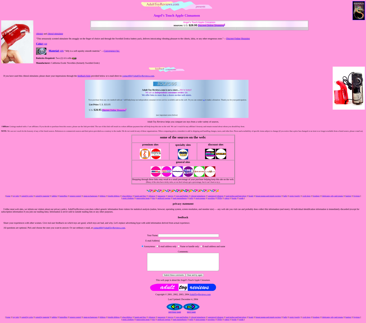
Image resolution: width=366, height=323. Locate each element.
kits (153, 198)
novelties (211, 198)
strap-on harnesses (90, 196)
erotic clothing (128, 198)
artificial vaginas (163, 198)
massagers (161, 196)
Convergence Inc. (112, 51)
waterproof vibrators (215, 196)
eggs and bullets (182, 196)
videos (226, 198)
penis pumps (200, 198)
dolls (191, 198)
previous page (174, 312)
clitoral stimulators (198, 196)
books (234, 198)
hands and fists (140, 196)
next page (191, 312)
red (45, 44)
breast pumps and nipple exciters (268, 196)
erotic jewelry (295, 196)
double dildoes (114, 196)
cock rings (307, 196)
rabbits (54, 196)
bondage (316, 196)
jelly (62, 51)
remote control (75, 196)
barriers (348, 196)
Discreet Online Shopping (211, 25)
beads (251, 196)
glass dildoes (127, 196)
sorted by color (27, 196)
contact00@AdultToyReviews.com (138, 76)
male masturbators (180, 198)
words (241, 198)
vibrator (39, 34)
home (8, 196)
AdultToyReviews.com (200, 294)
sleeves (170, 196)
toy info (16, 196)
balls (285, 196)
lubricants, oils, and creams (332, 196)
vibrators (151, 196)
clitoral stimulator (55, 34)
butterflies (63, 196)
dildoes (103, 196)
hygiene (357, 196)
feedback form (83, 76)
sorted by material (42, 196)
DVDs (219, 198)
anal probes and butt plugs (236, 196)
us (204, 100)
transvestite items (143, 198)
